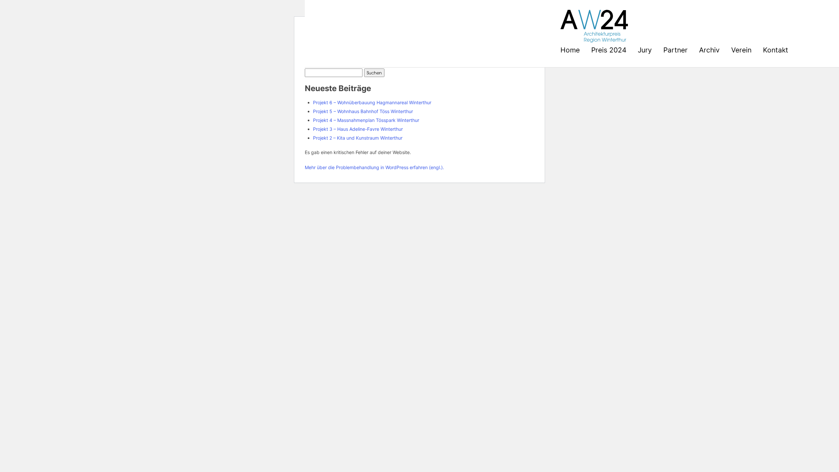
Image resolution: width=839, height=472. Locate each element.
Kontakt (775, 50)
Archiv (709, 50)
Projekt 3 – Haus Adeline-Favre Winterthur (358, 129)
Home (570, 50)
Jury (645, 50)
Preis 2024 (608, 50)
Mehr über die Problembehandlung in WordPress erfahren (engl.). (374, 167)
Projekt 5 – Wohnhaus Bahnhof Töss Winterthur (363, 111)
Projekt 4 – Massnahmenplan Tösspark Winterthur (366, 120)
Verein (741, 50)
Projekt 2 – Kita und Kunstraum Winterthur (357, 138)
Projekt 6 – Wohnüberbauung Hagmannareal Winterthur (372, 102)
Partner (675, 50)
